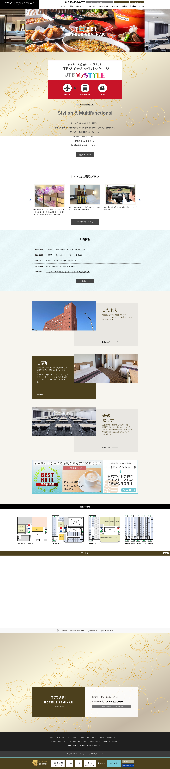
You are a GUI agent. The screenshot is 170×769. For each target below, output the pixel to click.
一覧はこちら (85, 281)
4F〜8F (139, 529)
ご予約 (121, 2)
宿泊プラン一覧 (128, 761)
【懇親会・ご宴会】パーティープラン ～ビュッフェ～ (65, 249)
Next (140, 200)
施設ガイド (114, 6)
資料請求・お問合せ (99, 2)
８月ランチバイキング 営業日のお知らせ (61, 261)
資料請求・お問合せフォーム (111, 706)
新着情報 (124, 6)
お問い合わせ (61, 741)
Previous (30, 200)
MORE (166, 553)
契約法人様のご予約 (128, 765)
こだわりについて (85, 155)
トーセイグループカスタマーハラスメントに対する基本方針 (84, 745)
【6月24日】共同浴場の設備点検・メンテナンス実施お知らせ (68, 272)
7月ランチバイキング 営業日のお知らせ (60, 266)
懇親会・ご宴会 (103, 6)
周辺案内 (133, 6)
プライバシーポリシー (94, 741)
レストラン (92, 6)
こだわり (62, 6)
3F (101, 529)
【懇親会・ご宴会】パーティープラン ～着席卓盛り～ (65, 255)
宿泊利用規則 (106, 741)
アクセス (141, 6)
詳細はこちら (106, 342)
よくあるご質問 (71, 741)
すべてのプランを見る (85, 222)
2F (65, 529)
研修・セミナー (80, 6)
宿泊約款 (114, 741)
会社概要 (53, 741)
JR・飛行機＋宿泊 (137, 2)
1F (29, 529)
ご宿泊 (71, 6)
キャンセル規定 (82, 741)
